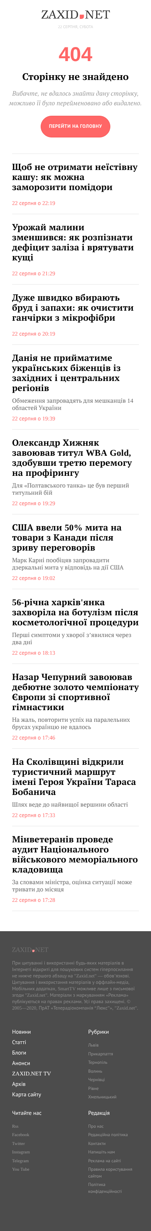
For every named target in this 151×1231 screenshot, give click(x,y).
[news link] (75, 184)
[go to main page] (75, 126)
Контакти (96, 1144)
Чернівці (96, 1080)
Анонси (21, 1063)
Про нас (95, 1126)
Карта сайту (26, 1094)
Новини (21, 1031)
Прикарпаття (100, 1054)
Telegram (20, 1161)
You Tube (20, 1169)
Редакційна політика (108, 1135)
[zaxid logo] (75, 14)
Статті (19, 1042)
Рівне (93, 1089)
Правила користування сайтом (110, 1173)
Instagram (21, 1152)
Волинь (95, 1071)
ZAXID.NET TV (31, 1073)
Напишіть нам (101, 1152)
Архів (18, 1084)
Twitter (18, 1144)
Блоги (19, 1052)
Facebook (20, 1135)
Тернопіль (98, 1062)
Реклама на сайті (104, 1161)
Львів (93, 1045)
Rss (15, 1126)
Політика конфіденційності (105, 1188)
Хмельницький (102, 1097)
